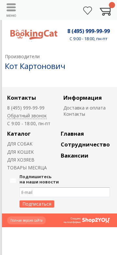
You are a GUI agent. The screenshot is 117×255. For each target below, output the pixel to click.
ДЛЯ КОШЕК (20, 152)
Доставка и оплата (84, 108)
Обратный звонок (27, 115)
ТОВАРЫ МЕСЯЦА (27, 167)
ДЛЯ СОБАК (19, 144)
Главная (72, 133)
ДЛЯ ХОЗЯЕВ (20, 160)
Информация (82, 97)
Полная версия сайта (26, 220)
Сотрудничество (85, 144)
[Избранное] (87, 11)
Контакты (21, 97)
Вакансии (74, 155)
